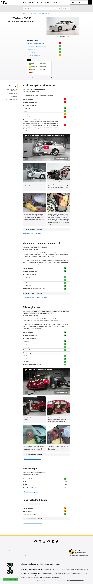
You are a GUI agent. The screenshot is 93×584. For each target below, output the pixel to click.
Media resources (51, 550)
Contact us (50, 553)
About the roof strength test (31, 492)
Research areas (46, 2)
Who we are (28, 550)
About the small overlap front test (32, 233)
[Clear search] (59, 8)
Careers (27, 556)
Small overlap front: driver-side (36, 43)
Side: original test (32, 49)
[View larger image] (34, 172)
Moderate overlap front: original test (37, 46)
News (37, 2)
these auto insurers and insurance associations (50, 577)
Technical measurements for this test (33, 229)
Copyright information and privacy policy (75, 580)
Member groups (29, 553)
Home (24, 13)
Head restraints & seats (34, 55)
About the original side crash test (32, 459)
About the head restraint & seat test (33, 523)
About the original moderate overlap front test (35, 297)
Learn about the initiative (10, 579)
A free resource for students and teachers (78, 555)
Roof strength (31, 52)
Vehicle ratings (28, 2)
